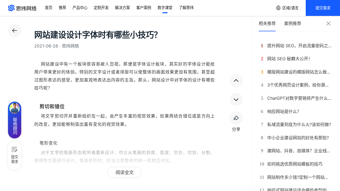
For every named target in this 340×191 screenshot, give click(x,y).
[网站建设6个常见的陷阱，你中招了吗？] (236, 99)
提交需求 (323, 8)
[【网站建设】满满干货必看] (236, 81)
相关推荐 (267, 23)
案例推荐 (292, 23)
